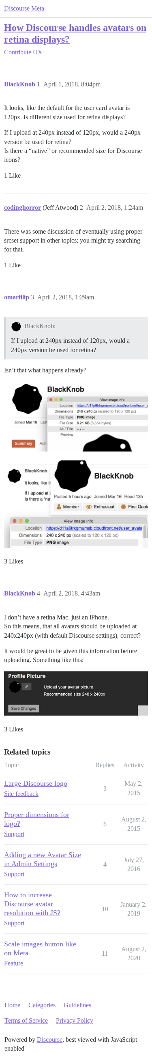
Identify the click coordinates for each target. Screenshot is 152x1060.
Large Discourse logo (35, 783)
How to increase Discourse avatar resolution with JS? (32, 904)
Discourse (49, 1039)
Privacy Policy (74, 1020)
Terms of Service (26, 1020)
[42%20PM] (76, 693)
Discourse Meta (24, 8)
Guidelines (77, 1005)
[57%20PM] (76, 416)
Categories (42, 1005)
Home (12, 1005)
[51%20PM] (76, 504)
